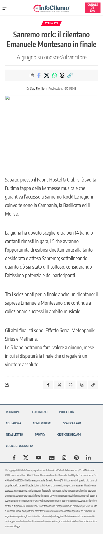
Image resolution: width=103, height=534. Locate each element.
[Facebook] (14, 457)
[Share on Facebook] (39, 75)
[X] (26, 457)
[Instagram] (64, 457)
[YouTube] (38, 457)
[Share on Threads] (62, 75)
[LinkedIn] (88, 457)
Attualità (51, 23)
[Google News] (52, 457)
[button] (6, 8)
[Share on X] (46, 75)
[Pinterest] (76, 457)
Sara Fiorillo (37, 88)
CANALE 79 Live (93, 8)
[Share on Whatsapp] (54, 75)
